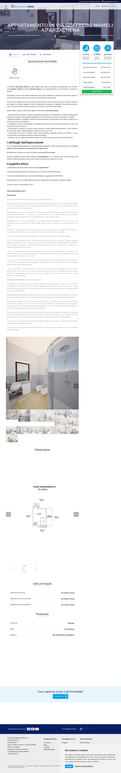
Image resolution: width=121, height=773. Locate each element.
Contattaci (59, 696)
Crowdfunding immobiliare (17, 765)
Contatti (46, 747)
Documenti (47, 54)
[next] (76, 385)
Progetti (65, 743)
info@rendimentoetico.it (111, 1)
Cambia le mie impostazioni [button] (84, 766)
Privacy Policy (85, 743)
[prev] (8, 385)
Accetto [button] (69, 766)
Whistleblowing (49, 749)
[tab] (14, 55)
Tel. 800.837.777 (13, 754)
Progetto (16, 54)
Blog (45, 745)
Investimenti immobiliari (32, 765)
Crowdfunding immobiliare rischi (16, 767)
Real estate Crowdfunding (60, 765)
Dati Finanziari (31, 54)
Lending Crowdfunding (46, 765)
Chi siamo (47, 743)
